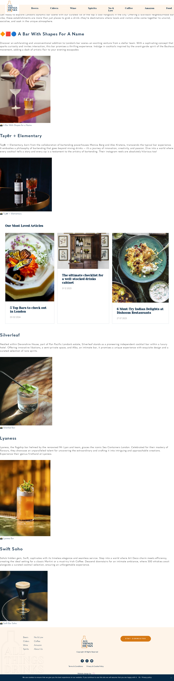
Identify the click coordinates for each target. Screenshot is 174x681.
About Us (38, 649)
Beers (34, 8)
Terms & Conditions (76, 666)
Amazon (149, 8)
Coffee (129, 8)
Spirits (92, 8)
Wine (73, 8)
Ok (139, 677)
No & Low (111, 9)
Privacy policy (147, 677)
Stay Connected (135, 638)
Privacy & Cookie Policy (95, 666)
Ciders (54, 8)
